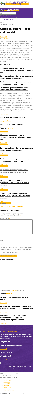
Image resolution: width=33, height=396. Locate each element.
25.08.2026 (3, 154)
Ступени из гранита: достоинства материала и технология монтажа (14, 89)
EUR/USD (14, 290)
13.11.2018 (3, 349)
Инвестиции (9, 24)
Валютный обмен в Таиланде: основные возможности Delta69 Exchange (16, 77)
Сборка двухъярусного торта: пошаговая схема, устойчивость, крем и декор (16, 70)
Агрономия (7, 382)
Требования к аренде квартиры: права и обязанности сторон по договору (16, 83)
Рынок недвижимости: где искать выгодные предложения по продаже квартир (15, 196)
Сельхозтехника (9, 19)
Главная (2, 24)
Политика (7, 384)
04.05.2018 (3, 37)
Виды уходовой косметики (11, 345)
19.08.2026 (3, 188)
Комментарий (5, 218)
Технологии (7, 387)
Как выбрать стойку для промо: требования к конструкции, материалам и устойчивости (13, 317)
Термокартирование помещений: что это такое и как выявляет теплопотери (16, 307)
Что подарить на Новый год (11, 206)
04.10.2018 (3, 359)
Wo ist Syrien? (5, 356)
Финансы (6, 385)
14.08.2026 (3, 201)
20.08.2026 (3, 164)
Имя (2, 237)
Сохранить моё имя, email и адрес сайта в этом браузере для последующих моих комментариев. (16, 248)
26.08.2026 (3, 143)
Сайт (1, 244)
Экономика (7, 389)
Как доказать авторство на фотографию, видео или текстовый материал (14, 183)
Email (2, 240)
